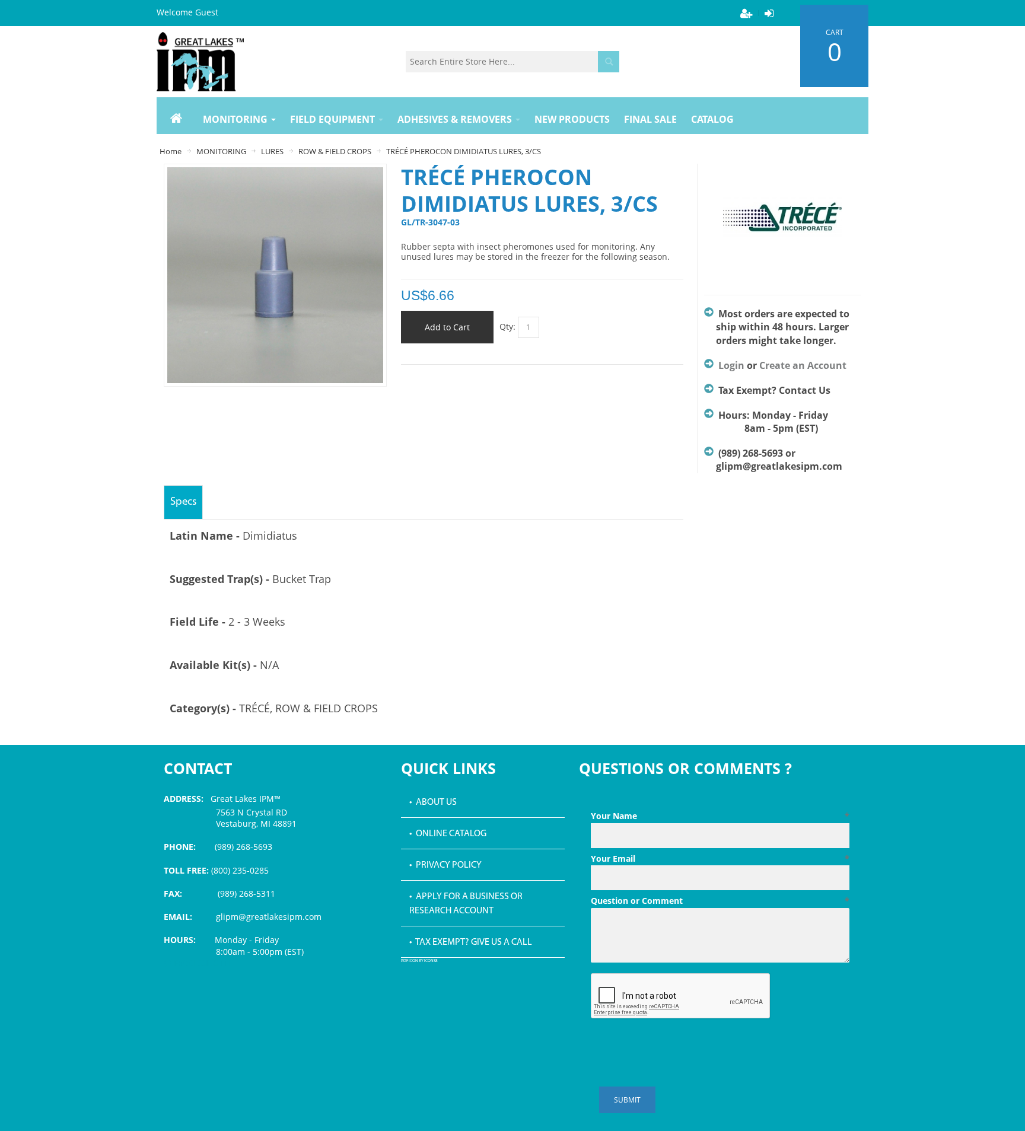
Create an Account (802, 365)
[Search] (608, 61)
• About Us (433, 802)
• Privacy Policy (445, 865)
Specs (183, 502)
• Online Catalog (447, 834)
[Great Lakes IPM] (200, 61)
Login (731, 365)
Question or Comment (720, 900)
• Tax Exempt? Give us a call (470, 942)
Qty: (507, 326)
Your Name (720, 815)
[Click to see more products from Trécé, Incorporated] (782, 223)
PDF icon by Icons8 (419, 961)
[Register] (746, 13)
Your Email (720, 858)
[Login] (768, 13)
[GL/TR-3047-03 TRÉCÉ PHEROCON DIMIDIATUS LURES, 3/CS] (275, 173)
